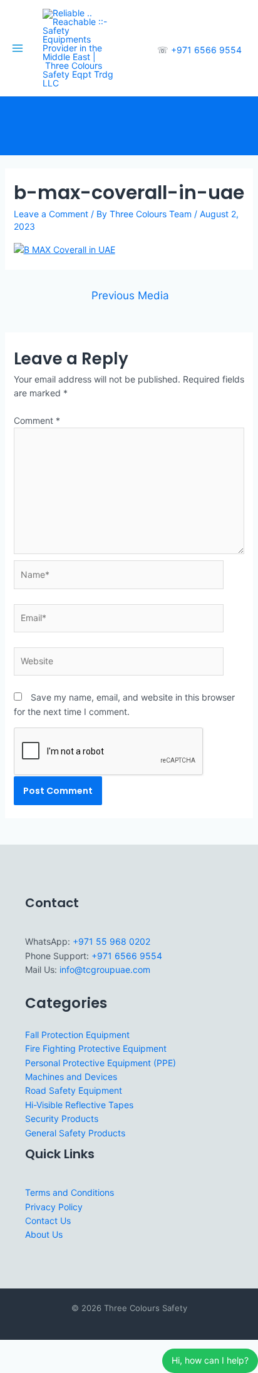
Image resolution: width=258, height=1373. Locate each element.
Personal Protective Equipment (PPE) (100, 1062)
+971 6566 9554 (206, 49)
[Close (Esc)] (95, 1350)
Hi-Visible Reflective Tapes (79, 1104)
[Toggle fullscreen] (40, 1350)
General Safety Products (75, 1133)
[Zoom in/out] (12, 1350)
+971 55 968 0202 (111, 941)
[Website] (119, 663)
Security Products (61, 1118)
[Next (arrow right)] (40, 1366)
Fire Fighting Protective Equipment (96, 1048)
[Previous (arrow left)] (12, 1366)
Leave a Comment (51, 213)
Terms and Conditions (69, 1192)
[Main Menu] (17, 48)
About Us (44, 1234)
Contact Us (48, 1220)
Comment (37, 420)
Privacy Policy (54, 1206)
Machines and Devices (71, 1076)
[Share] (67, 1350)
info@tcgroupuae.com (104, 969)
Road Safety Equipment (73, 1090)
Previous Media (130, 295)
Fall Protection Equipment (77, 1034)
